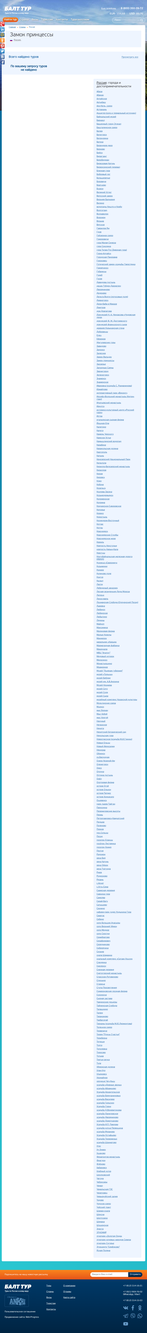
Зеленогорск (103, 375)
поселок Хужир (104, 847)
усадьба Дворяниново (107, 1117)
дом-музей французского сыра (112, 325)
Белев (99, 131)
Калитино (101, 427)
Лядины (101, 620)
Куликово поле (104, 574)
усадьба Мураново (106, 1132)
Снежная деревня (105, 970)
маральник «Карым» (107, 642)
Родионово (102, 876)
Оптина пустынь (105, 775)
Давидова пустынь (106, 282)
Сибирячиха (103, 948)
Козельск (101, 488)
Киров (100, 474)
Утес (99, 1146)
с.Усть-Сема (102, 887)
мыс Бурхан (102, 710)
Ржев (99, 873)
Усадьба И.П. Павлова (107, 1125)
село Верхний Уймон (107, 927)
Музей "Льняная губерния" (110, 671)
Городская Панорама (107, 257)
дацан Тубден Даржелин (109, 286)
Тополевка (102, 1049)
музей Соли (102, 692)
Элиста (100, 1229)
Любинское (102, 613)
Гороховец (102, 261)
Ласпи (100, 584)
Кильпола (101, 463)
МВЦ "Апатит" (103, 653)
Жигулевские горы (106, 343)
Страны (24, 19)
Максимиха (102, 628)
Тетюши (101, 1042)
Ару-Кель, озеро (104, 106)
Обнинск (101, 754)
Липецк (100, 595)
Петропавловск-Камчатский (110, 819)
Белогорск (102, 135)
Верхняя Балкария (106, 200)
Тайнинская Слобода (107, 1006)
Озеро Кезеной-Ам (106, 761)
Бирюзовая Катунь (106, 164)
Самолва (101, 898)
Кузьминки (102, 566)
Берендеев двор (105, 146)
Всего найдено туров (24, 56)
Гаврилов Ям (103, 228)
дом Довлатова (104, 311)
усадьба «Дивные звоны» (109, 1085)
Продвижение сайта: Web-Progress (22, 1317)
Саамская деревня (106, 891)
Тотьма (100, 1056)
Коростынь (102, 517)
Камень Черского (105, 434)
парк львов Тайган (106, 804)
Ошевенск (102, 801)
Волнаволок (102, 214)
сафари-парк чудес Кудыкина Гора (114, 912)
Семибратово (103, 937)
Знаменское (102, 382)
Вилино (100, 203)
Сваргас (101, 916)
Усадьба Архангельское (108, 1092)
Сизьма (100, 952)
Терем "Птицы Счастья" (108, 1035)
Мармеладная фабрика (108, 646)
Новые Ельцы (103, 743)
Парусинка (102, 808)
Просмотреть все (130, 57)
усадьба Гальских (105, 1103)
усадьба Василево (106, 1099)
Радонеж (101, 855)
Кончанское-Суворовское (109, 506)
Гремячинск (102, 268)
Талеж (100, 1013)
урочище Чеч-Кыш (106, 1081)
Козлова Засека (104, 492)
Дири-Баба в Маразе (107, 304)
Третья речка (103, 1060)
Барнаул (101, 120)
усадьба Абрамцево (106, 1089)
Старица (101, 984)
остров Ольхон (104, 790)
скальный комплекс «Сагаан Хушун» (115, 959)
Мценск (100, 707)
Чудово (100, 1200)
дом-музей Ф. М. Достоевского (112, 321)
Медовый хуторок (105, 656)
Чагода (100, 1179)
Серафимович (103, 941)
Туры (48, 1286)
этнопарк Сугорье (105, 1243)
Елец (99, 335)
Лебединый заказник (107, 588)
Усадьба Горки (104, 1107)
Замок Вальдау (104, 357)
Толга (99, 1045)
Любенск (101, 610)
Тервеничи (102, 1031)
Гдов (99, 232)
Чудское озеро (104, 1204)
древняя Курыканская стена (110, 328)
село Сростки (103, 934)
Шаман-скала (103, 1211)
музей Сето (102, 689)
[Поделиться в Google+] (2, 24)
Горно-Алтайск (104, 254)
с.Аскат (100, 883)
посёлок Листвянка (106, 844)
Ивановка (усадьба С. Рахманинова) (114, 386)
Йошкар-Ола (103, 423)
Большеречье (103, 178)
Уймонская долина (106, 1067)
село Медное (103, 930)
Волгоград (102, 210)
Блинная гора (103, 171)
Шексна (100, 1215)
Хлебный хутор (104, 1171)
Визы (35, 19)
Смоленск (101, 966)
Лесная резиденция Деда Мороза (113, 592)
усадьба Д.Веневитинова (109, 1110)
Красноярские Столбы (107, 535)
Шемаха (101, 1222)
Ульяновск (102, 1074)
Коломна (101, 503)
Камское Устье (104, 438)
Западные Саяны (105, 368)
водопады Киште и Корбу (109, 207)
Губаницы (101, 272)
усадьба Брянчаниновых (109, 1096)
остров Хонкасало (105, 797)
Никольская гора (105, 736)
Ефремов (101, 339)
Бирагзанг (102, 156)
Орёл (99, 779)
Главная (12, 27)
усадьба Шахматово (106, 1143)
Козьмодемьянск (105, 495)
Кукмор (100, 570)
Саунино (101, 909)
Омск (99, 768)
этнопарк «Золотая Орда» (109, 1236)
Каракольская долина (107, 449)
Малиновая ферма (106, 631)
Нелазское (102, 725)
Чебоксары (102, 1182)
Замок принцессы (105, 361)
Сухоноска (102, 995)
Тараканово (102, 1017)
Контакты (62, 19)
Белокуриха (102, 138)
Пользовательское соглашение (20, 1312)
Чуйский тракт (104, 1207)
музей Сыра (102, 696)
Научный (101, 721)
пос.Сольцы (102, 833)
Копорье (101, 510)
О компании (69, 1286)
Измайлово (102, 389)
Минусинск (102, 660)
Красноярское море (106, 539)
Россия (17, 40)
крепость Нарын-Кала (107, 549)
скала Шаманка (104, 955)
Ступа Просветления (107, 988)
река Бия (101, 858)
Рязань (100, 880)
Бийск (100, 153)
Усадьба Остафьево (106, 1135)
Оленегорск (102, 765)
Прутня (100, 851)
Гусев (99, 279)
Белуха (100, 142)
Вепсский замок (105, 196)
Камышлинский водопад (109, 441)
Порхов (100, 829)
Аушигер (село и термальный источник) (116, 113)
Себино (100, 919)
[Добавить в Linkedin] (2, 29)
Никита (100, 728)
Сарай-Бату (102, 901)
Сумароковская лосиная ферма (112, 991)
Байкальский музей (106, 117)
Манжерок (102, 638)
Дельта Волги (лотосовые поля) (112, 297)
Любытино (102, 617)
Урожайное (102, 1078)
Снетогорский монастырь (109, 973)
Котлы (100, 528)
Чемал (100, 1186)
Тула (99, 1063)
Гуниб (99, 275)
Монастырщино (104, 664)
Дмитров (101, 308)
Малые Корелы (104, 635)
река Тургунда (104, 869)
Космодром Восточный (108, 521)
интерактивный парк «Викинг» (112, 393)
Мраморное (102, 667)
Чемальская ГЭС (105, 1189)
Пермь (100, 815)
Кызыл (100, 581)
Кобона (100, 485)
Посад (100, 837)
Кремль (100, 542)
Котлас (100, 524)
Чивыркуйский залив (107, 1197)
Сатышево (102, 905)
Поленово (101, 826)
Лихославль (102, 599)
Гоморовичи (103, 239)
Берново (101, 149)
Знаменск (101, 379)
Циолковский (103, 1175)
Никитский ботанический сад (111, 732)
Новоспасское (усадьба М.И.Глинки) (114, 739)
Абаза (99, 92)
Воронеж (101, 218)
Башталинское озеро (107, 128)
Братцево (101, 185)
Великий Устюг (104, 192)
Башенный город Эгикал (109, 124)
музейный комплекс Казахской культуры (117, 700)
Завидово (101, 346)
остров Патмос (104, 793)
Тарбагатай (102, 1020)
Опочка (100, 772)
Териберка (102, 1038)
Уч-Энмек (101, 1150)
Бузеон (100, 189)
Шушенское (102, 1225)
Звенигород (102, 371)
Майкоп (100, 624)
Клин (99, 481)
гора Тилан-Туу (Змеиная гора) (112, 250)
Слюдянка (102, 963)
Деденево (101, 293)
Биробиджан (103, 160)
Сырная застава (104, 999)
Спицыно (101, 981)
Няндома (101, 750)
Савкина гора (103, 894)
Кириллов (101, 470)
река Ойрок (102, 865)
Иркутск (101, 406)
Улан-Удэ (101, 1071)
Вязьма (100, 221)
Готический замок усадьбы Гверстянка (116, 264)
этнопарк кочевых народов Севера (114, 1240)
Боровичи (101, 182)
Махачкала (102, 649)
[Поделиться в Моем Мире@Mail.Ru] (2, 35)
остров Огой (103, 786)
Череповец (102, 1193)
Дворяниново (103, 290)
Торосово (101, 1053)
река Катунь (103, 862)
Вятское (101, 225)
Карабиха (101, 445)
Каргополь (102, 452)
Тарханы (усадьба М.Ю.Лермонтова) (114, 1024)
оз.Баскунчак (103, 757)
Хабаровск (102, 1168)
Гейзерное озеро (105, 236)
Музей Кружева (104, 685)
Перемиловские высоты (108, 811)
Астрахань (102, 110)
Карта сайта (69, 1298)
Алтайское (102, 99)
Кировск (101, 477)
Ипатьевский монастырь (109, 403)
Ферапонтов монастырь (108, 1157)
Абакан (100, 95)
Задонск (101, 350)
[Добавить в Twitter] (2, 51)
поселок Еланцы (105, 840)
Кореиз (100, 513)
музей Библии (104, 678)
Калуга (100, 431)
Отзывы (67, 1292)
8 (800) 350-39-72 (132, 8)
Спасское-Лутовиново (107, 977)
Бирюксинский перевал (108, 167)
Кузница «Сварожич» (107, 563)
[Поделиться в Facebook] (2, 62)
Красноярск (102, 531)
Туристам (47, 19)
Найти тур (10, 19)
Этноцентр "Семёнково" (108, 1247)
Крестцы (101, 553)
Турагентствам (80, 19)
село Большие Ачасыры (108, 923)
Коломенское (103, 499)
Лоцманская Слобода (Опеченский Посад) (117, 602)
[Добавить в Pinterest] (2, 45)
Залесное (101, 353)
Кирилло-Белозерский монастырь (113, 467)
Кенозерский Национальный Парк (113, 459)
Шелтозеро (102, 1218)
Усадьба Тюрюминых (107, 1139)
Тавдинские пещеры (107, 1002)
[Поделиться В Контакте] (2, 56)
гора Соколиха (104, 246)
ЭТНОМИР (102, 1233)
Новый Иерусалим (106, 747)
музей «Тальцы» (105, 674)
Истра (99, 416)
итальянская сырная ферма (110, 420)
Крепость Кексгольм (107, 546)
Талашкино (102, 1009)
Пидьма (100, 822)
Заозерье (101, 364)
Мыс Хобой (102, 714)
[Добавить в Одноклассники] (2, 40)
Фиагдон (101, 1161)
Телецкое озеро (104, 1027)
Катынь (100, 456)
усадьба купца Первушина (110, 1128)
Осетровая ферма (105, 783)
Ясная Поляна (103, 1251)
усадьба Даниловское (107, 1114)
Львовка (101, 606)
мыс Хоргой (102, 718)
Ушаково (101, 1153)
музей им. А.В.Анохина (108, 682)
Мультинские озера (106, 703)
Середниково (103, 945)
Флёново (101, 1164)
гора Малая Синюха (106, 243)
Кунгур (100, 577)
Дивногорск (102, 300)
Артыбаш (101, 102)
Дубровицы (102, 332)
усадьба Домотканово (107, 1121)
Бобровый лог (103, 174)
